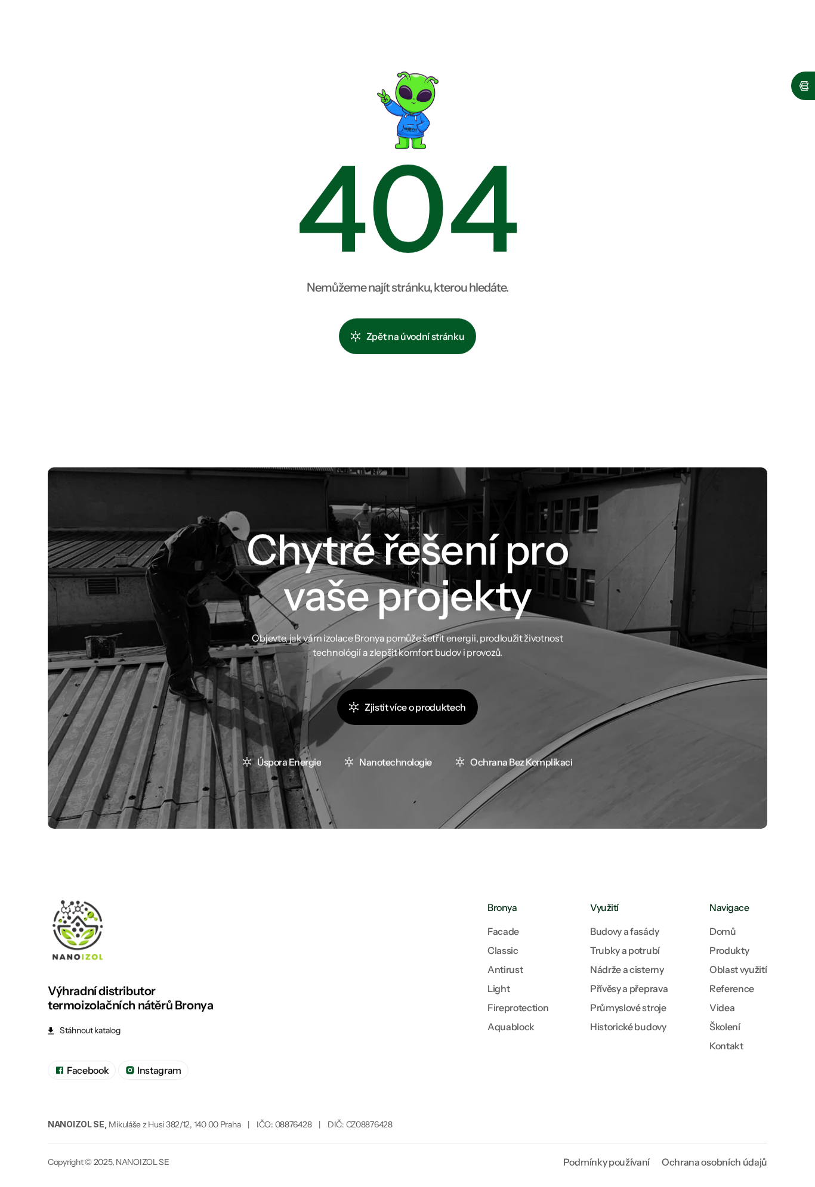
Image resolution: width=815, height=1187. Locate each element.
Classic (502, 950)
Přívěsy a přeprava (629, 988)
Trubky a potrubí (625, 950)
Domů (722, 931)
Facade (503, 931)
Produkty (729, 950)
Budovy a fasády (624, 931)
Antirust (505, 969)
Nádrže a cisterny (627, 969)
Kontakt (726, 1046)
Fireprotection (518, 1008)
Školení (724, 1027)
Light (498, 988)
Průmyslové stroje (628, 1008)
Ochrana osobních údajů (714, 1162)
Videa (721, 1008)
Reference (731, 988)
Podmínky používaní (606, 1162)
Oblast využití (738, 969)
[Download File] (95, 1030)
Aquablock (511, 1027)
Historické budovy (628, 1027)
